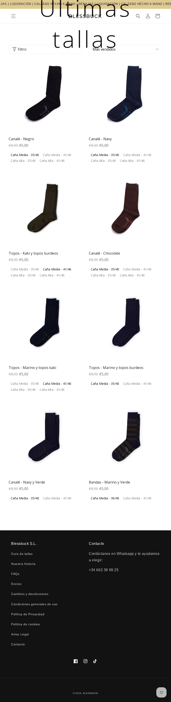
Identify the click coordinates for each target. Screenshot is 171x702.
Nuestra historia (23, 564)
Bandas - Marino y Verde (109, 482)
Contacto (18, 644)
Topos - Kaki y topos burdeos (33, 253)
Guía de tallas (22, 554)
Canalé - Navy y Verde (27, 482)
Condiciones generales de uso (34, 604)
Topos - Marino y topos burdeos (116, 367)
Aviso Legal (20, 634)
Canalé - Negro (21, 138)
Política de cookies (25, 624)
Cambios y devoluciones (29, 594)
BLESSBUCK (90, 693)
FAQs (15, 574)
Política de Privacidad (27, 614)
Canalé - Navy (100, 138)
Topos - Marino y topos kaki (32, 367)
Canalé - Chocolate (104, 253)
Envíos (16, 584)
